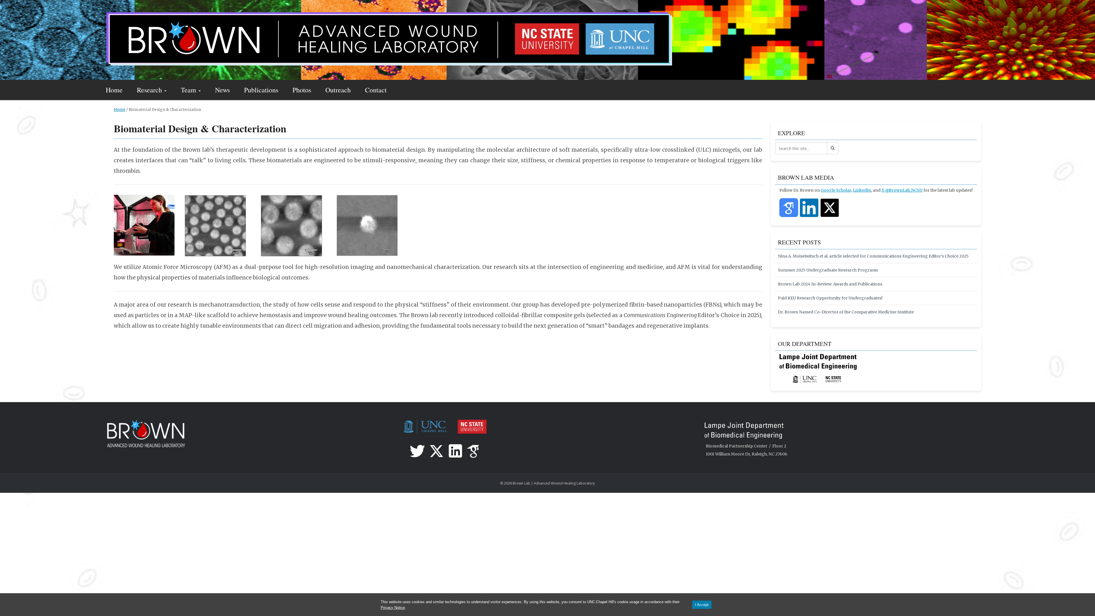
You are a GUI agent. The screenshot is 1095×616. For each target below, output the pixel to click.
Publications (261, 89)
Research (150, 89)
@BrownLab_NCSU (903, 190)
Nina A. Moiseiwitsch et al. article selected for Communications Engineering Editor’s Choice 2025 (873, 256)
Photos (302, 89)
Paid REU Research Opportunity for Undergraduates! (830, 298)
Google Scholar (836, 190)
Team (189, 89)
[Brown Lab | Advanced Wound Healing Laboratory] (388, 39)
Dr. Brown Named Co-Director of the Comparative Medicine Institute (846, 312)
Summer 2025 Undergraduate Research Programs (828, 270)
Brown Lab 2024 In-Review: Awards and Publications (830, 284)
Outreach (338, 89)
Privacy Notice (393, 607)
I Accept (702, 605)
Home (114, 89)
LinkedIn (862, 190)
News (222, 89)
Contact (376, 89)
